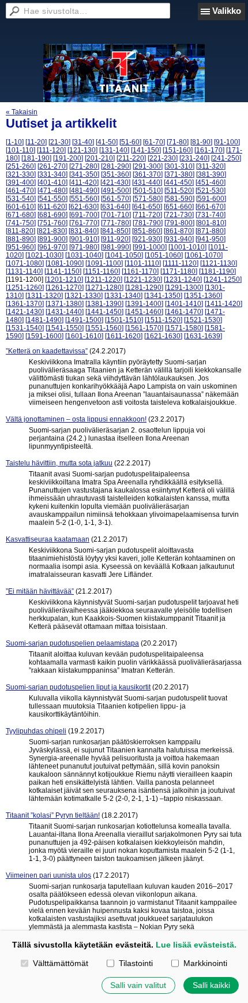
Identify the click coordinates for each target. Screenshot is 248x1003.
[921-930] (147, 239)
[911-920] (115, 239)
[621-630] (84, 207)
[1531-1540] (25, 328)
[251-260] (21, 166)
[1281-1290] (144, 288)
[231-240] (194, 158)
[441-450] (179, 182)
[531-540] (21, 199)
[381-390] (211, 174)
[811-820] (20, 231)
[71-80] (178, 142)
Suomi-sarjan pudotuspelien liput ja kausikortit (78, 687)
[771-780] (116, 223)
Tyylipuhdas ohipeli (36, 731)
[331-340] (52, 174)
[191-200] (68, 158)
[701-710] (116, 215)
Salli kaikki (211, 985)
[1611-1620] (123, 336)
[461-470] (21, 191)
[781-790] (148, 223)
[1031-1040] (84, 255)
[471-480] (52, 191)
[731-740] (211, 215)
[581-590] (179, 199)
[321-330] (21, 174)
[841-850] (115, 231)
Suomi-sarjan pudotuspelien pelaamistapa (72, 643)
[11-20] (36, 142)
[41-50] (107, 142)
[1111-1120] (180, 263)
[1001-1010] (187, 247)
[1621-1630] (163, 336)
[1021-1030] (44, 255)
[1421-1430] (25, 312)
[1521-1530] (203, 320)
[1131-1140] (24, 271)
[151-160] (178, 150)
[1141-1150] (62, 271)
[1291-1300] (184, 288)
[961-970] (52, 247)
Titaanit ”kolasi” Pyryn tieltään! (53, 815)
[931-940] (179, 239)
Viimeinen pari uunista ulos (48, 875)
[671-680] (21, 215)
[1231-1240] (183, 279)
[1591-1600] (44, 336)
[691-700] (84, 215)
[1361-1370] (25, 304)
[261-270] (52, 166)
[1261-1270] (65, 288)
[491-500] (116, 191)
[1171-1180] (178, 271)
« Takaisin (21, 112)
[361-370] (148, 174)
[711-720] (147, 215)
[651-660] (179, 207)
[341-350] (84, 174)
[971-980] (84, 247)
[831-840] (84, 231)
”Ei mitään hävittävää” (40, 591)
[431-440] (147, 182)
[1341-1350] (163, 296)
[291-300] (148, 166)
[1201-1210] (64, 279)
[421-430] (115, 182)
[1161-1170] (140, 271)
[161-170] (209, 150)
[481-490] (84, 191)
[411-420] (84, 182)
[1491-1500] (84, 320)
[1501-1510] (124, 320)
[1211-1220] (103, 279)
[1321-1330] (84, 296)
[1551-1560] (104, 328)
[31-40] (83, 142)
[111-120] (51, 150)
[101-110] (20, 150)
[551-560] (84, 199)
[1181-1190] (217, 271)
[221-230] (163, 158)
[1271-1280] (104, 288)
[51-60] (130, 142)
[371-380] (179, 174)
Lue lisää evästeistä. (196, 944)
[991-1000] (150, 247)
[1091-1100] (104, 263)
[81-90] (201, 142)
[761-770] (84, 223)
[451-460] (211, 182)
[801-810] (211, 223)
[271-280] (84, 166)
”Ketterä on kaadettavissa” (47, 351)
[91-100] (227, 142)
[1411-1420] (223, 304)
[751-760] (52, 223)
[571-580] (148, 199)
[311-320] (211, 166)
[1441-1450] (104, 312)
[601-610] (21, 207)
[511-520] (179, 191)
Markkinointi (205, 963)
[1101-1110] (143, 263)
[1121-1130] (218, 263)
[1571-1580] (184, 328)
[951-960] (21, 247)
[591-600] (211, 199)
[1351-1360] (203, 296)
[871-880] (211, 231)
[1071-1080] (25, 263)
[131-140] (114, 150)
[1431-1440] (65, 312)
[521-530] (211, 191)
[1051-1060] (164, 255)
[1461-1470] (184, 312)
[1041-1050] (124, 255)
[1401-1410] (184, 304)
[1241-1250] (223, 279)
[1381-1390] (104, 304)
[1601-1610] (84, 336)
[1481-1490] (44, 320)
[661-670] (211, 207)
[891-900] (52, 239)
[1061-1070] (204, 255)
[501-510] (148, 191)
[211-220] (131, 158)
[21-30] (59, 142)
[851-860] (147, 231)
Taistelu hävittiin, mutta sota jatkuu (59, 463)
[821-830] (52, 231)
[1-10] (15, 142)
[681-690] (52, 215)
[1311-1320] (44, 296)
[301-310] (179, 166)
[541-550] (52, 199)
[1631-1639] (203, 336)
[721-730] (179, 215)
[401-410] (52, 182)
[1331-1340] (123, 296)
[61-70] (154, 142)
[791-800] (179, 223)
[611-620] (52, 207)
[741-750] (21, 223)
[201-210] (100, 158)
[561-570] (116, 199)
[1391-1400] (144, 304)
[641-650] (147, 207)
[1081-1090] (65, 263)
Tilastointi (135, 963)
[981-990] (116, 247)
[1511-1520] (163, 320)
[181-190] (36, 158)
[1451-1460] (144, 312)
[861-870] (179, 231)
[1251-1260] (25, 288)
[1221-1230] (143, 279)
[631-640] (115, 207)
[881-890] (21, 239)
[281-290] (116, 166)
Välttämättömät (60, 963)
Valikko (226, 11)
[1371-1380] (65, 304)
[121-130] (82, 150)
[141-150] (146, 150)
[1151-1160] (101, 271)
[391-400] (21, 182)
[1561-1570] (144, 328)
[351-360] (116, 174)
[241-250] (226, 158)
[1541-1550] (65, 328)
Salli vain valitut (138, 985)
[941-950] (211, 239)
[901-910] (84, 239)
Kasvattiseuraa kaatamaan (47, 539)
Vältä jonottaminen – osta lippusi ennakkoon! (76, 419)
